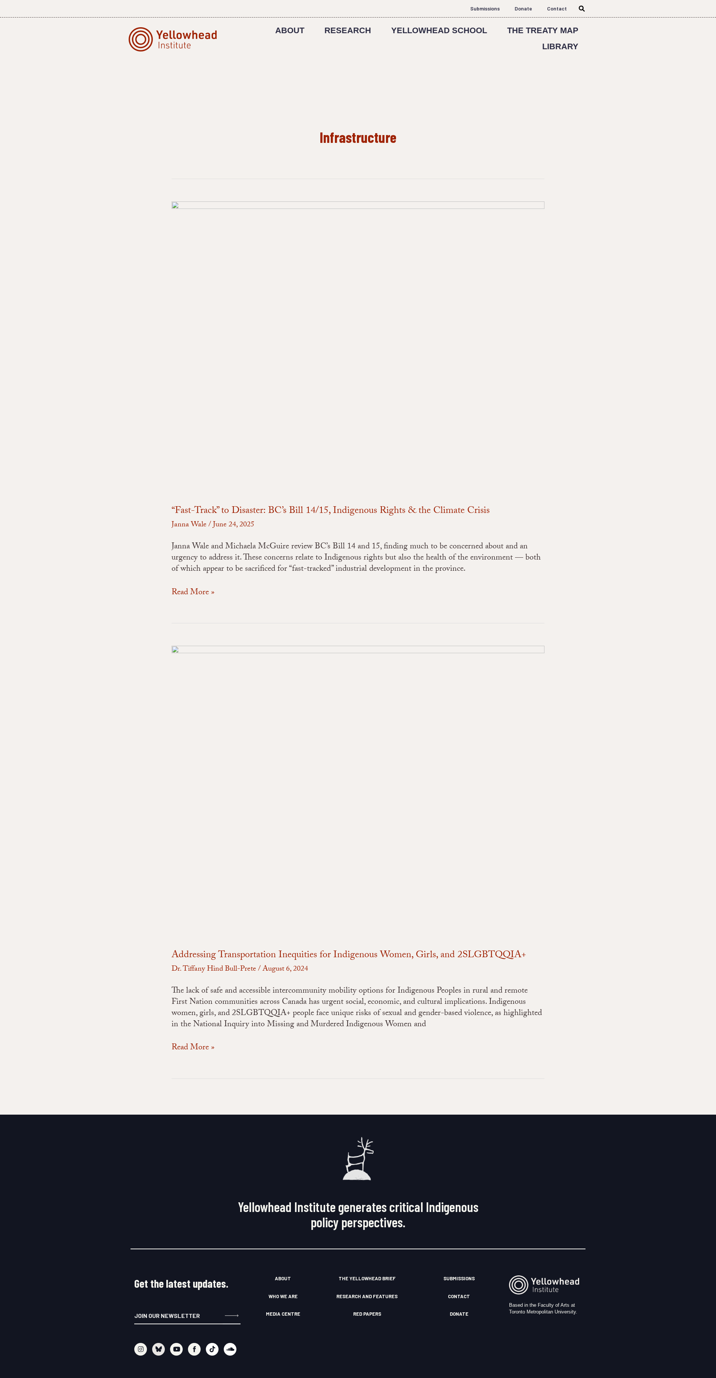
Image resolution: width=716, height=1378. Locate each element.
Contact (557, 8)
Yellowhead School (439, 30)
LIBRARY (560, 46)
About (289, 30)
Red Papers (367, 1314)
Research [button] (347, 30)
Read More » (193, 593)
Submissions (485, 8)
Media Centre (283, 1314)
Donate (523, 8)
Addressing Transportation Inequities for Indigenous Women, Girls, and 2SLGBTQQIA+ (349, 956)
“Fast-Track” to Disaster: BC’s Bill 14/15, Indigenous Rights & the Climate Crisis (331, 511)
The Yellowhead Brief (367, 1278)
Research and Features (367, 1296)
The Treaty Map (542, 30)
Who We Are (283, 1296)
